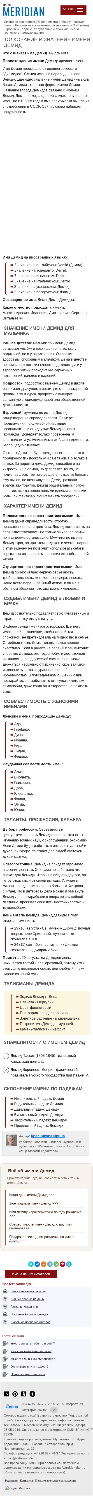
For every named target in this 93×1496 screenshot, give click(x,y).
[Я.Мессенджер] (31, 1264)
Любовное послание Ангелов (30, 1322)
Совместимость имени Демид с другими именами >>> (40, 1226)
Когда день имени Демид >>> (32, 1195)
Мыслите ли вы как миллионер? (33, 1359)
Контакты (26, 1480)
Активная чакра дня (24, 1306)
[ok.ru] (23, 1396)
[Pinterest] (62, 1264)
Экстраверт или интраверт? (29, 1366)
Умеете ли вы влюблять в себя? (33, 1343)
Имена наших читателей (31, 1274)
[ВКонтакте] (37, 1264)
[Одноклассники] (43, 1264)
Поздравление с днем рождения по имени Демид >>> (41, 1238)
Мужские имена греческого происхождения (41, 30)
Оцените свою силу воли (28, 1374)
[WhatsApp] (56, 1264)
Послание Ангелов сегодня (29, 1314)
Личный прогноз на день (27, 1299)
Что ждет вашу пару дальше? (31, 1351)
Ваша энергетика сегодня (28, 1291)
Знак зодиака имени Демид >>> (33, 1203)
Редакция (11, 1480)
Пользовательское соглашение (55, 1480)
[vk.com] (6, 1396)
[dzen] (32, 1396)
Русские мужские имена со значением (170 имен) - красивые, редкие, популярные (46, 27)
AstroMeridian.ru (35, 1404)
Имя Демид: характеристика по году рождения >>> (45, 1214)
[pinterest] (15, 1396)
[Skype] (69, 1264)
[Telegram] (50, 1264)
